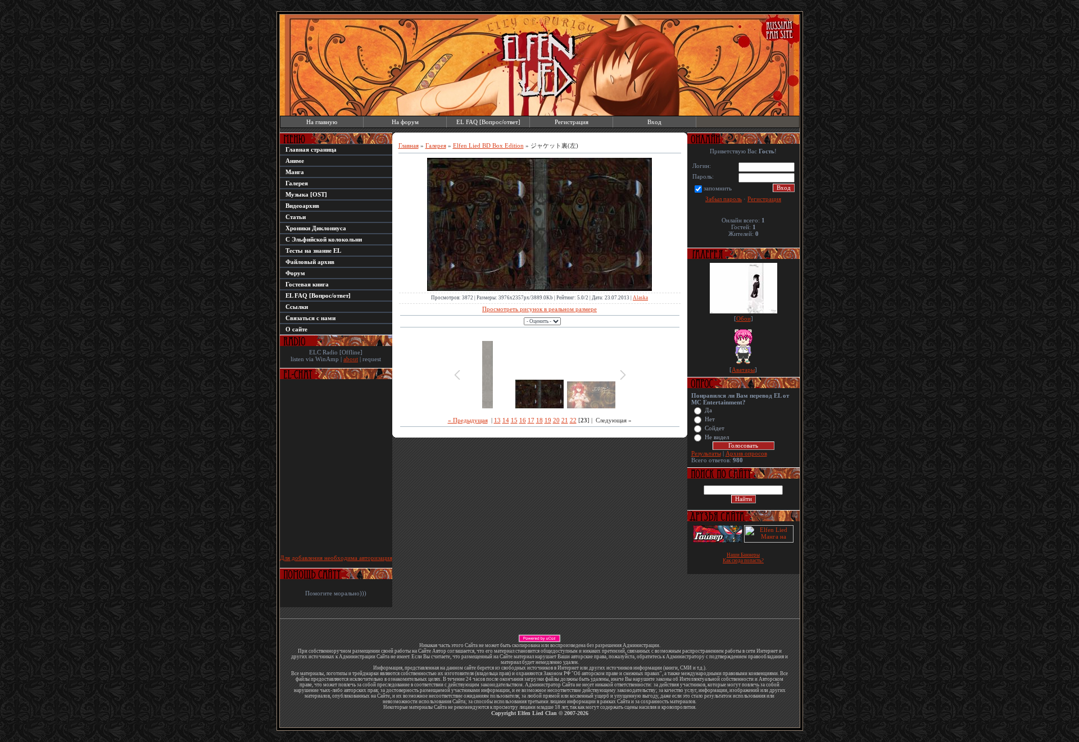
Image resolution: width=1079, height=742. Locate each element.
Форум (295, 273)
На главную (321, 122)
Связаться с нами (310, 318)
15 (514, 420)
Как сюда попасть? (743, 560)
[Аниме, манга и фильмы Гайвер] (717, 540)
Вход (654, 122)
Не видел (717, 437)
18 (539, 420)
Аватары (743, 369)
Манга (294, 172)
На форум (405, 122)
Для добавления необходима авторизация (336, 557)
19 (548, 420)
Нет (710, 419)
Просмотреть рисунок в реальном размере (539, 309)
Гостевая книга (307, 284)
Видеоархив (302, 205)
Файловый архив (309, 261)
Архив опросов (746, 453)
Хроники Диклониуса (315, 228)
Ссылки (296, 306)
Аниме (294, 160)
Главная (408, 145)
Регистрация (571, 122)
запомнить (718, 188)
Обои (743, 318)
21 (564, 420)
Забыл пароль (723, 198)
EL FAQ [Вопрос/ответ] (488, 122)
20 (556, 420)
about (350, 359)
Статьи (295, 216)
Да (708, 410)
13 (497, 420)
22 (573, 420)
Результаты (706, 453)
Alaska (640, 298)
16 (522, 420)
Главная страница (311, 149)
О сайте (296, 329)
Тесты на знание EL (313, 250)
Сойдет (714, 428)
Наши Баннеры (743, 555)
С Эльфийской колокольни (323, 239)
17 (531, 420)
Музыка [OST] (306, 194)
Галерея (296, 183)
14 (505, 420)
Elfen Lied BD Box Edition (488, 145)
